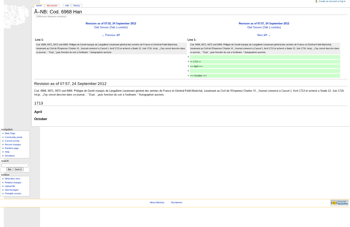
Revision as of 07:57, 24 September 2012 (264, 23)
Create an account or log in (332, 1)
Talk (112, 27)
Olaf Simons (101, 27)
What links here (12, 178)
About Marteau (157, 202)
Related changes (13, 182)
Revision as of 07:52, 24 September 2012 (111, 23)
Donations (10, 155)
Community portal (13, 137)
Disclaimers (176, 202)
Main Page (10, 133)
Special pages (12, 190)
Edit (67, 5)
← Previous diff (111, 35)
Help (7, 152)
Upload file (10, 186)
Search (5, 161)
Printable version (13, 193)
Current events (12, 141)
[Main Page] (15, 15)
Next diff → (264, 35)
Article (39, 5)
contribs (122, 27)
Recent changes (13, 144)
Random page (12, 148)
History (76, 5)
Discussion (52, 5)
